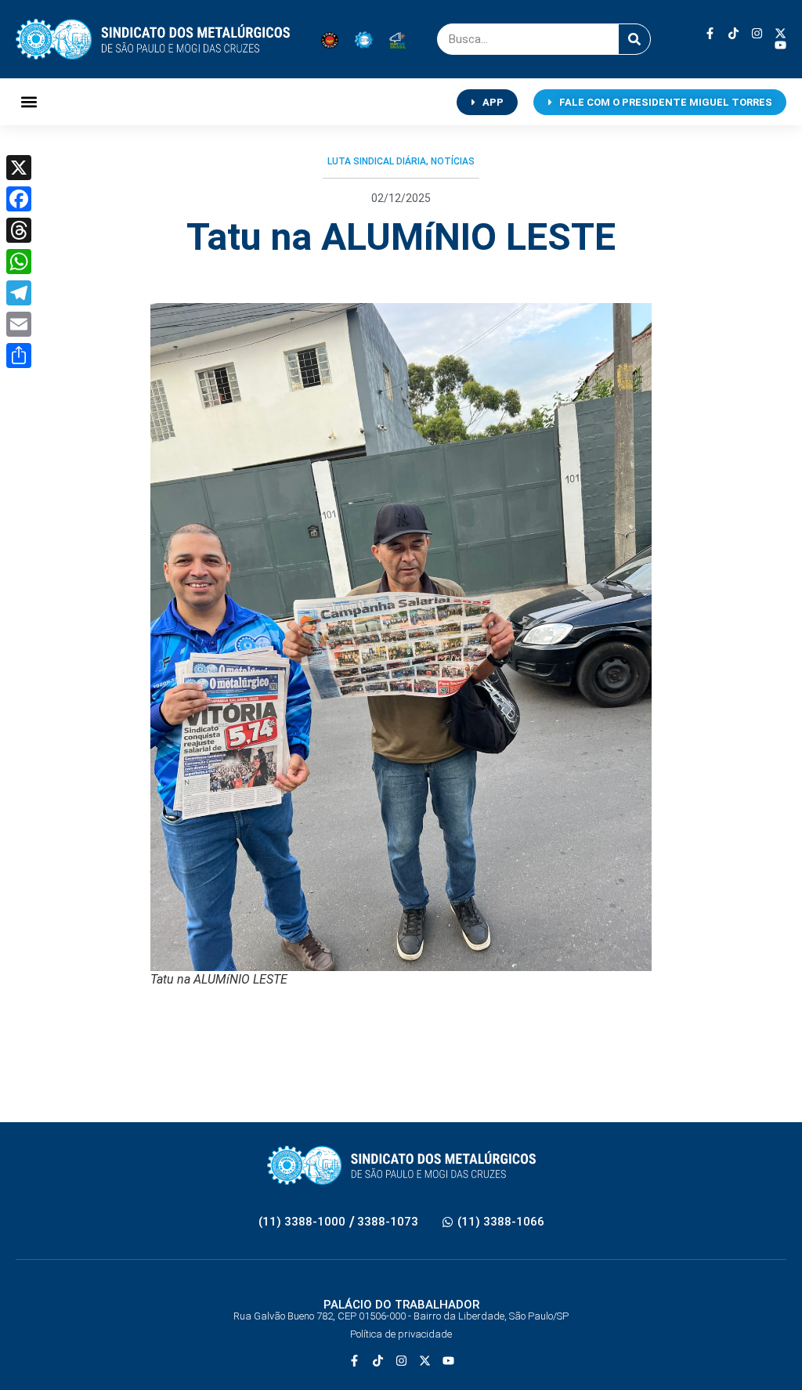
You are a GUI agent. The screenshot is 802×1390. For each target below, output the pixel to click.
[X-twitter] (780, 33)
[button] (29, 102)
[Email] (18, 324)
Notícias (453, 161)
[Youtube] (780, 45)
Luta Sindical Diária (376, 161)
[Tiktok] (733, 33)
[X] (18, 167)
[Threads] (18, 230)
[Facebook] (18, 199)
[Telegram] (18, 293)
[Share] (18, 355)
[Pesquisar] (634, 39)
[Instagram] (757, 33)
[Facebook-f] (710, 33)
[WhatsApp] (18, 261)
